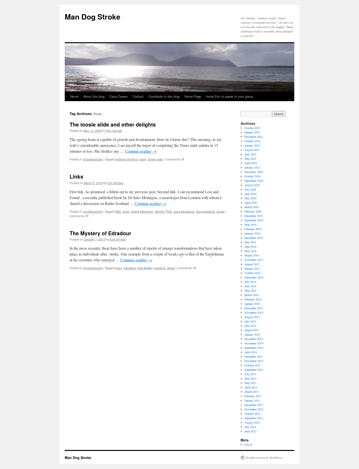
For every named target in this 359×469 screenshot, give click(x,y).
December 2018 (253, 238)
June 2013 (250, 378)
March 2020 (251, 207)
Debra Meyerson (142, 211)
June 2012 (250, 431)
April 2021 (250, 163)
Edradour (130, 268)
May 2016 (250, 290)
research (160, 268)
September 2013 (253, 370)
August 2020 (252, 185)
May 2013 (250, 383)
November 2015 (253, 312)
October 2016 (252, 273)
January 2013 (252, 400)
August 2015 (252, 317)
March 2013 (251, 392)
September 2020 (253, 180)
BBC (118, 211)
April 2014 (250, 352)
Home (74, 96)
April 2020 (250, 202)
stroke (220, 211)
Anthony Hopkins (126, 159)
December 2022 (253, 137)
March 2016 (251, 295)
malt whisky (144, 268)
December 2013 (253, 356)
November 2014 (253, 343)
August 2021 (252, 150)
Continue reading (141, 151)
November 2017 (253, 260)
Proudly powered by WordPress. (264, 457)
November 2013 (253, 361)
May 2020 (250, 198)
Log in (248, 444)
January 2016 (252, 304)
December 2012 (253, 405)
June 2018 (250, 246)
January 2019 (252, 233)
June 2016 (250, 286)
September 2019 (253, 220)
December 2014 (253, 339)
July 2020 (250, 189)
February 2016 (253, 299)
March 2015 (251, 330)
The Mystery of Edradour (100, 233)
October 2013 (252, 365)
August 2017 (252, 264)
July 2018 (250, 242)
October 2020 (252, 176)
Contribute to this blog (164, 96)
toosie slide (155, 159)
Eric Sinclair (114, 130)
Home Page (192, 96)
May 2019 (250, 224)
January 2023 (252, 132)
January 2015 (252, 334)
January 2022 (252, 145)
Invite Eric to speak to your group (229, 96)
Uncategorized (92, 159)
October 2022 (252, 141)
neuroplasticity (205, 211)
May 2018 (250, 251)
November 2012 (253, 409)
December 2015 (253, 308)
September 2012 (253, 418)
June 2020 (250, 194)
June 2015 (250, 326)
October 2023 (252, 128)
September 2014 (253, 348)
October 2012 (252, 414)
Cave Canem (118, 96)
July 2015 (250, 321)
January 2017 (252, 268)
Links (76, 176)
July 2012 (250, 427)
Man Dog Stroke (92, 16)
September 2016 (253, 277)
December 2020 (253, 172)
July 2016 (250, 282)
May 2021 (250, 158)
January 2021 (252, 167)
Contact (138, 96)
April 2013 (250, 387)
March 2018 (251, 255)
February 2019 (253, 229)
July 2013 (250, 374)
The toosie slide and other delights (113, 124)
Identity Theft (163, 211)
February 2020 (253, 211)
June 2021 (250, 154)
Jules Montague (183, 211)
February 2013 (253, 396)
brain (142, 159)
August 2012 (252, 422)
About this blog (94, 96)
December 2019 (253, 216)
